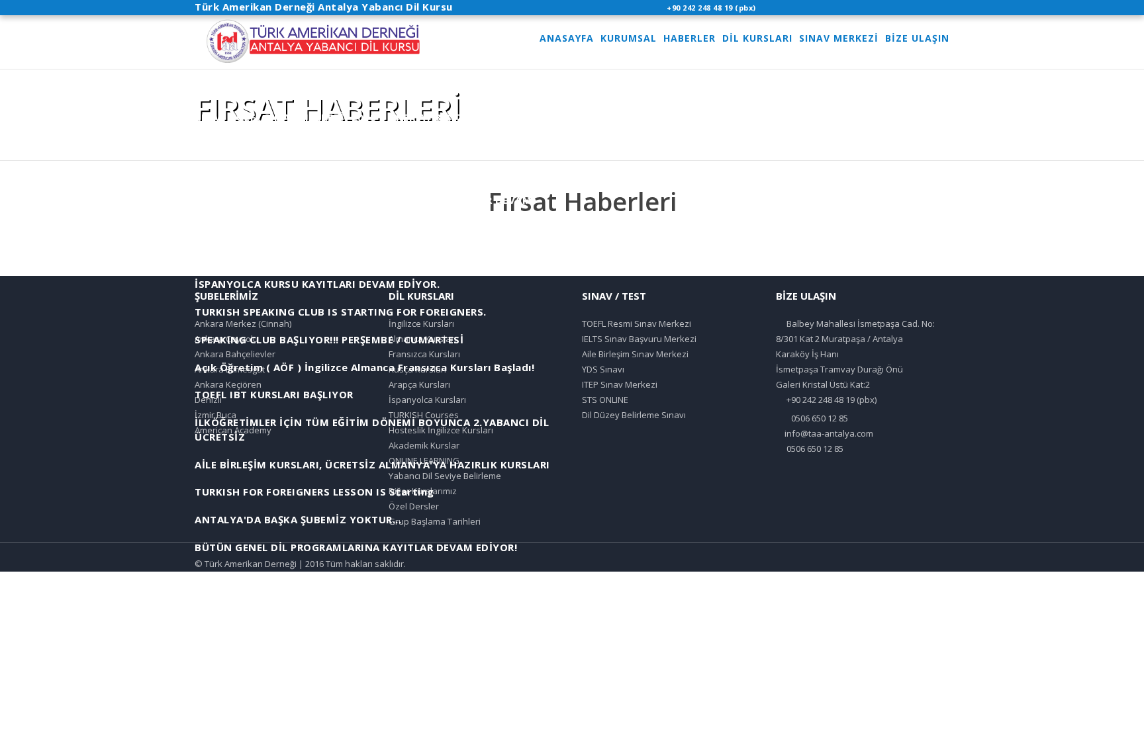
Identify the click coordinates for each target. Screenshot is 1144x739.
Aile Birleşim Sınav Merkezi (635, 354)
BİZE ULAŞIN (917, 38)
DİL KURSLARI (757, 38)
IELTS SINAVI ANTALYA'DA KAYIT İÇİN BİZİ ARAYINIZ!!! (336, 172)
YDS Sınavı (603, 369)
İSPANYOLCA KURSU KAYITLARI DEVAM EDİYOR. (317, 283)
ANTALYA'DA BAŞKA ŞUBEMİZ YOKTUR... (298, 519)
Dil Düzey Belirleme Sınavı (634, 415)
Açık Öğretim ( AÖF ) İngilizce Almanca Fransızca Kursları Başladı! (364, 367)
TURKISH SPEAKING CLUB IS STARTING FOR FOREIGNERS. (341, 311)
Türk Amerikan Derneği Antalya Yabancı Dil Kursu (324, 6)
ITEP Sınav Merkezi (619, 384)
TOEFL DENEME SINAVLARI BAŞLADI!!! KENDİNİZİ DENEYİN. (345, 145)
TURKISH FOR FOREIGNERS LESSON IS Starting (314, 491)
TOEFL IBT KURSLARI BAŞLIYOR (274, 394)
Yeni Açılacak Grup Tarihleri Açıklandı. (294, 575)
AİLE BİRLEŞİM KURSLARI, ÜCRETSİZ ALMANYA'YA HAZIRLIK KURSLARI (372, 464)
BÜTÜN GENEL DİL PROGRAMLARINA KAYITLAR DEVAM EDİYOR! (356, 547)
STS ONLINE (605, 400)
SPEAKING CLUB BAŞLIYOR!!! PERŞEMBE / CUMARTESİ (329, 339)
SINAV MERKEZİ (839, 38)
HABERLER (689, 38)
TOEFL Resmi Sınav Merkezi (636, 323)
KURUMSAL (628, 38)
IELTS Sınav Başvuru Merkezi (639, 339)
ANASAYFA (567, 38)
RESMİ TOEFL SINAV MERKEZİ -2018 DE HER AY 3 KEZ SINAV (347, 117)
